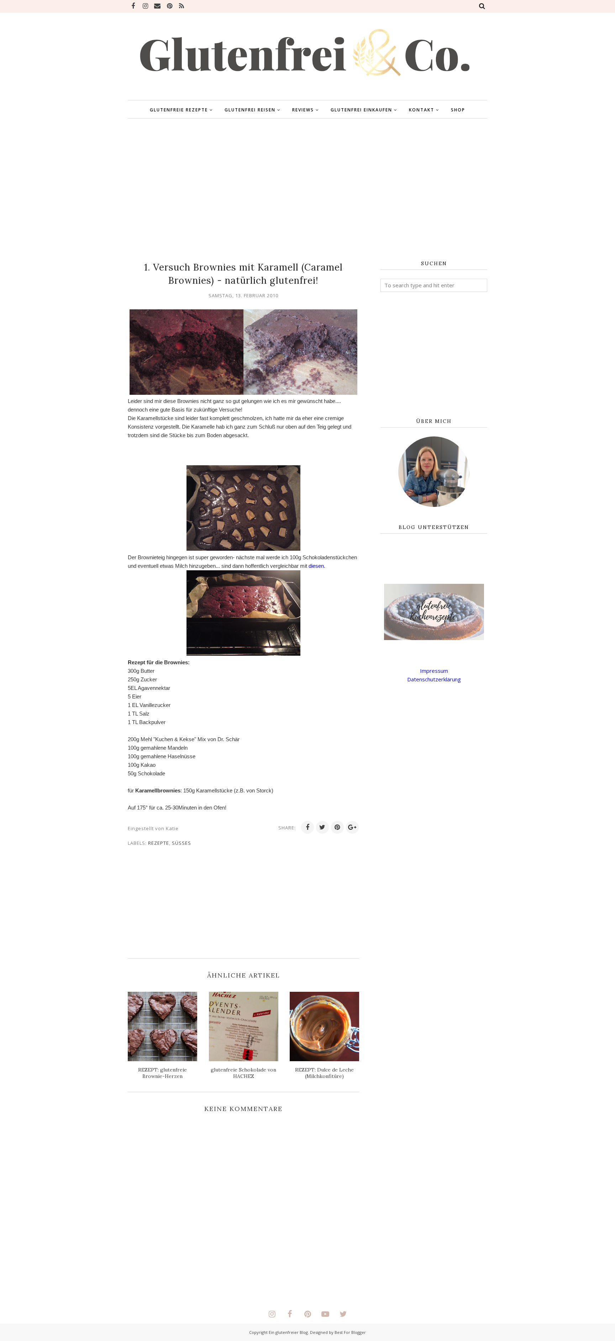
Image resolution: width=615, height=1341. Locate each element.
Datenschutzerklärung (434, 679)
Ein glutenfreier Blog (288, 1332)
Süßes (181, 843)
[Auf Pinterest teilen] (337, 827)
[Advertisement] (307, 190)
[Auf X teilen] (322, 827)
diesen (316, 566)
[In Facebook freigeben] (307, 827)
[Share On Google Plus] (352, 827)
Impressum (434, 670)
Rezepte (158, 843)
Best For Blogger (350, 1332)
